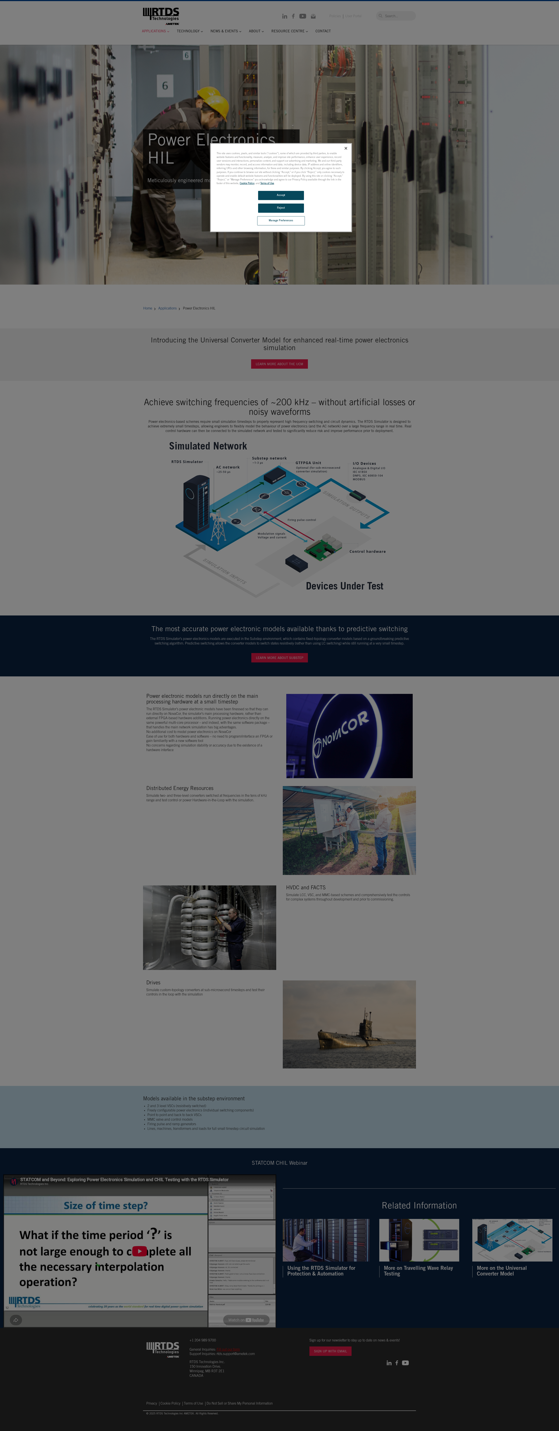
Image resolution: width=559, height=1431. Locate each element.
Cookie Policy (247, 183)
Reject (281, 208)
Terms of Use (267, 183)
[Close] (346, 148)
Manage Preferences (281, 220)
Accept (281, 195)
